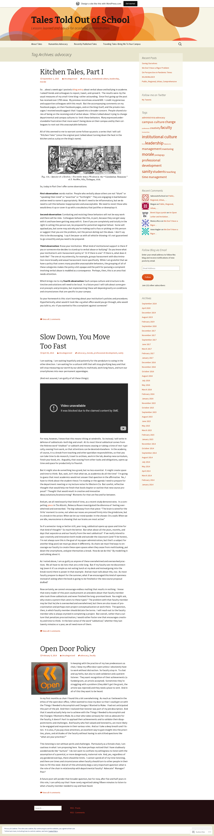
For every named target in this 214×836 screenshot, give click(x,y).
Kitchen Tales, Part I (72, 72)
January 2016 (147, 398)
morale (43, 81)
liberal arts (167, 144)
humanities (146, 132)
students (159, 171)
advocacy (86, 78)
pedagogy (159, 154)
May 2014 (146, 466)
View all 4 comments (51, 792)
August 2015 (147, 416)
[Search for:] (180, 44)
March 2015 (147, 430)
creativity (155, 128)
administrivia (148, 117)
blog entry (78, 89)
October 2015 (148, 407)
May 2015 (146, 425)
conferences (146, 128)
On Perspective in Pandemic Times (157, 72)
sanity (120, 353)
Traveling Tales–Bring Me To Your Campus (122, 44)
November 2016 (149, 367)
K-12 (143, 144)
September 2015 (149, 412)
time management (154, 177)
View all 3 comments (51, 631)
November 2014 (149, 444)
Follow (148, 277)
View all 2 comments (51, 319)
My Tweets (146, 99)
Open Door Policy (67, 649)
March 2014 (147, 475)
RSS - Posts (75, 808)
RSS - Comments (77, 812)
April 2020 (146, 308)
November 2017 (149, 335)
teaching (171, 172)
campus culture (153, 122)
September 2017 (149, 339)
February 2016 (148, 394)
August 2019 (147, 317)
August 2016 (147, 376)
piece (50, 505)
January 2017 (147, 358)
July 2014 (146, 462)
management (152, 149)
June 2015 (146, 421)
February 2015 (148, 434)
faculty (93, 655)
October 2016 (148, 371)
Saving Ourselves (149, 63)
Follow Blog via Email (154, 250)
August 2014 (147, 457)
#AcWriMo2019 (148, 77)
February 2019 (148, 321)
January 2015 (147, 439)
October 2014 (148, 448)
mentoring (168, 149)
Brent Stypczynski (158, 212)
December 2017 (149, 330)
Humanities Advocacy (58, 44)
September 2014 (149, 453)
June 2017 (146, 344)
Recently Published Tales (85, 44)
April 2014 (146, 471)
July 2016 (146, 380)
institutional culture (100, 78)
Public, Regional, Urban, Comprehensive (159, 81)
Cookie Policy (53, 831)
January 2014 (147, 484)
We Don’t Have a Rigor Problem (155, 68)
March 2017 (147, 349)
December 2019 (149, 312)
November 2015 (149, 403)
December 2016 (149, 362)
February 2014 (148, 480)
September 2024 (149, 303)
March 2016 (147, 389)
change (170, 122)
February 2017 (148, 353)
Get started (130, 3)
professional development (105, 353)
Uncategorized (70, 78)
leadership (114, 78)
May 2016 (146, 385)
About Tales (36, 44)
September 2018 (149, 326)
